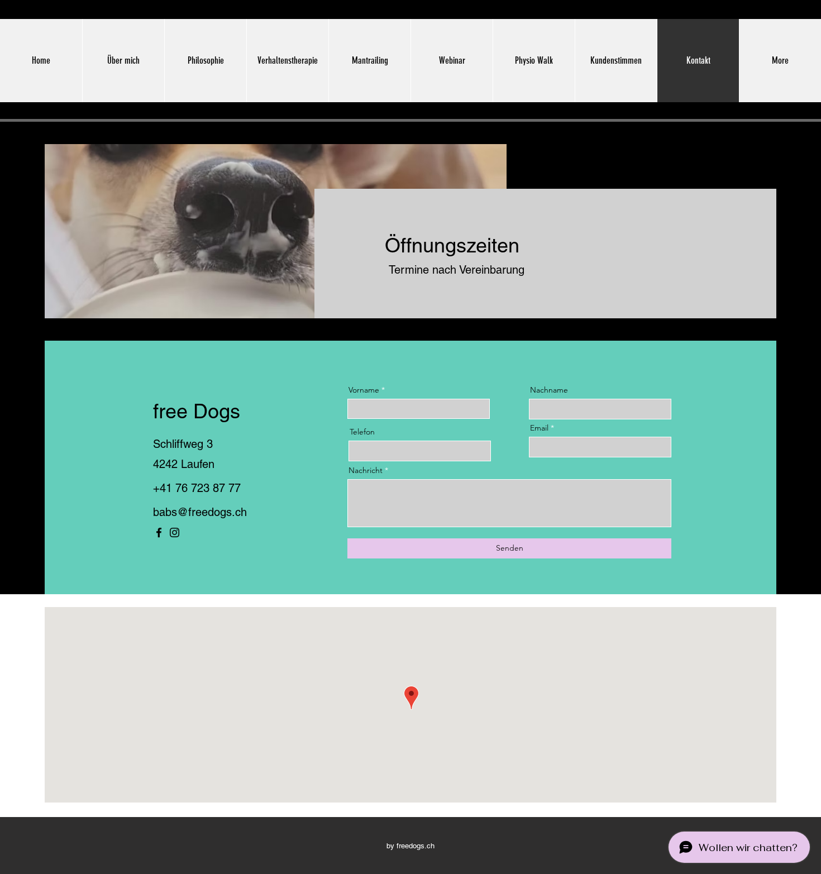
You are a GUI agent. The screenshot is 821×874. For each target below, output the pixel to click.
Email (539, 428)
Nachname (549, 390)
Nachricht (366, 470)
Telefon (362, 432)
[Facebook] (158, 532)
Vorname (364, 390)
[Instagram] (174, 532)
